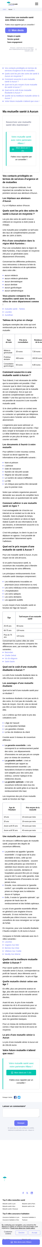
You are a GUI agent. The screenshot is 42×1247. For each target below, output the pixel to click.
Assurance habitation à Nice (11, 1220)
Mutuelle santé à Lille (28, 1206)
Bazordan (9, 652)
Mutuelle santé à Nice (9, 1206)
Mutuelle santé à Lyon (9, 1204)
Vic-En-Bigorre (11, 658)
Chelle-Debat (10, 655)
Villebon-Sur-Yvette (13, 951)
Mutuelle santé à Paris (28, 1204)
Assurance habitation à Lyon (11, 1217)
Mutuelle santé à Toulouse (10, 1209)
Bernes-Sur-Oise (12, 948)
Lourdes (8, 312)
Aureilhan (9, 315)
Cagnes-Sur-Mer (12, 945)
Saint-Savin (10, 661)
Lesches (8, 942)
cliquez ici (31, 1130)
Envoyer (21, 1123)
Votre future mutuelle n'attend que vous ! (22, 101)
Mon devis (18, 30)
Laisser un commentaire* (14, 1106)
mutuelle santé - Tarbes (15, 309)
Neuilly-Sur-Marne (12, 954)
